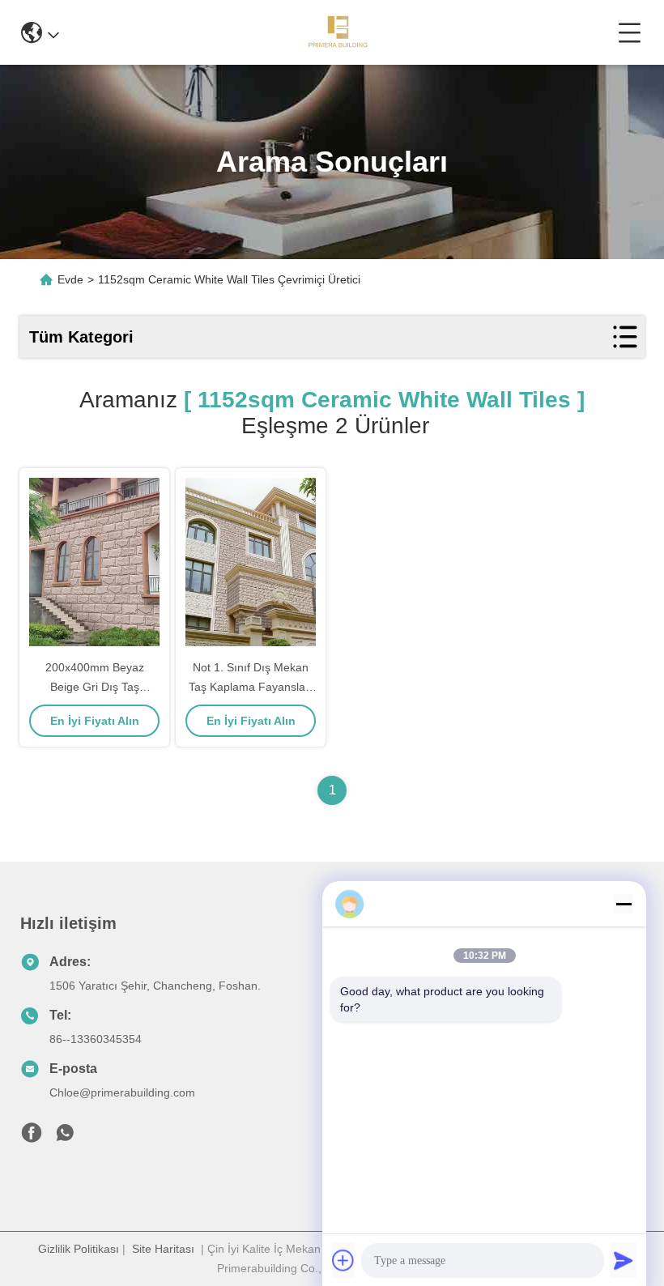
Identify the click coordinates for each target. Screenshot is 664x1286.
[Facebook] (31, 1137)
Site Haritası (163, 1248)
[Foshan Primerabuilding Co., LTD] (338, 32)
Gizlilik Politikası (78, 1248)
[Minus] (623, 903)
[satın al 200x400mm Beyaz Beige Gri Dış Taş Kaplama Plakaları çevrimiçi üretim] (94, 562)
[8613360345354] (64, 1137)
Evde (70, 279)
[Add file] (343, 1260)
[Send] (623, 1260)
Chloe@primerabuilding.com (122, 1092)
